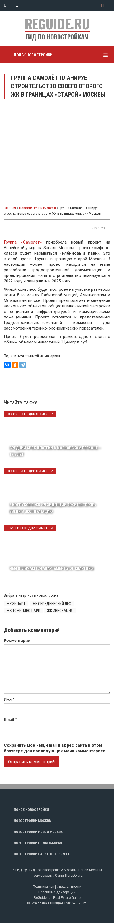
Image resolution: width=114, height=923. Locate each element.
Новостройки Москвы (32, 821)
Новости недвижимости (37, 208)
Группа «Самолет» (23, 242)
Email (9, 719)
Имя (8, 699)
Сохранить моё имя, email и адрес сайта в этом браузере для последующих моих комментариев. (55, 748)
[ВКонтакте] (7, 365)
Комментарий (17, 640)
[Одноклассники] (15, 365)
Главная (10, 208)
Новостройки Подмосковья (38, 843)
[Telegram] (22, 365)
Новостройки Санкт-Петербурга (42, 854)
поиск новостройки (31, 810)
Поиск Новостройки (31, 55)
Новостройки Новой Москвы (38, 832)
